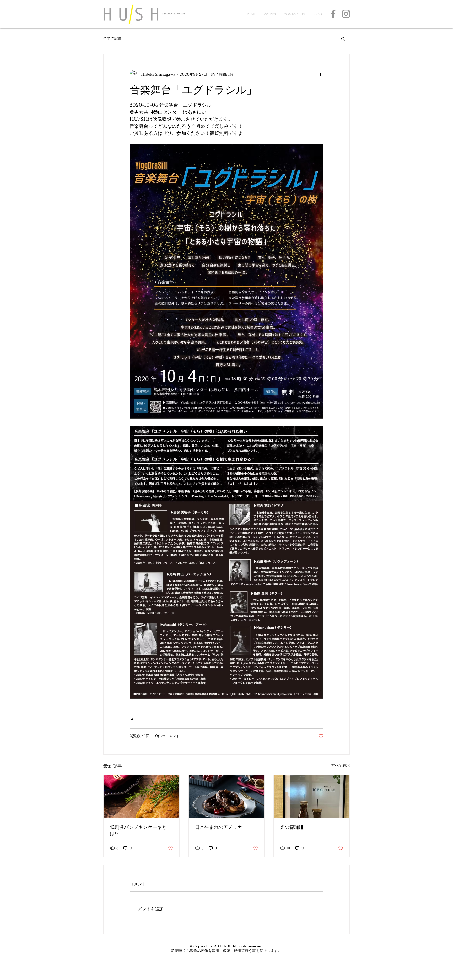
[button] (343, 38)
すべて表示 (340, 765)
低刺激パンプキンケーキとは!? (138, 830)
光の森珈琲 (292, 827)
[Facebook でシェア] (132, 719)
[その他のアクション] (320, 74)
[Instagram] (346, 13)
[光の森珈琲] (311, 796)
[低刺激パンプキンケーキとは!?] (141, 796)
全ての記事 (112, 38)
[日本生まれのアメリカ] (227, 796)
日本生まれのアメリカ (218, 827)
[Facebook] (333, 13)
